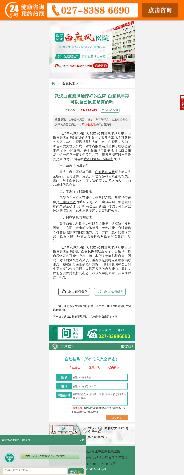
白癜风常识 (70, 83)
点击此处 (90, 124)
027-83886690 (89, 109)
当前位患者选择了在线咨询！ (17, 440)
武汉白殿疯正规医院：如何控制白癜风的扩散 (91, 316)
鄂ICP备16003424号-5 (91, 469)
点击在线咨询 (78, 291)
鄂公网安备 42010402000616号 (94, 464)
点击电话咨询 (110, 109)
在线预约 (127, 346)
